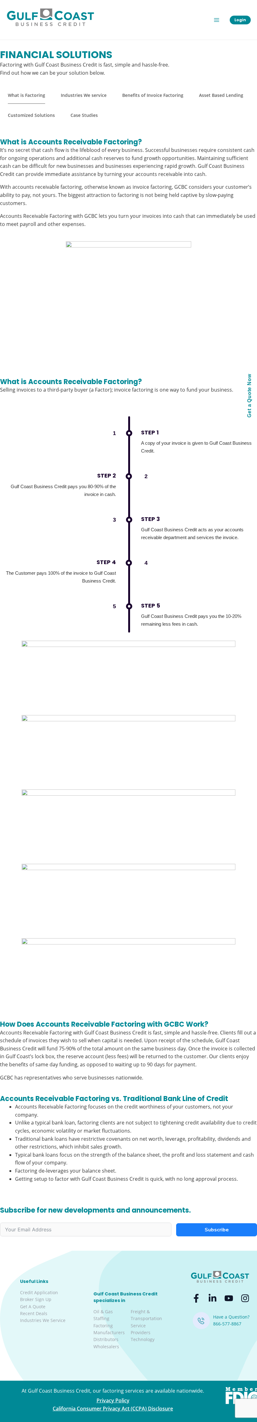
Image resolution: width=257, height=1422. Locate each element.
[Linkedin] (212, 1298)
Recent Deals (33, 1313)
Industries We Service (43, 1320)
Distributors (105, 1339)
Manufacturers (109, 1332)
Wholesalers (106, 1346)
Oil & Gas (103, 1311)
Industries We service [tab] (84, 95)
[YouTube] (228, 1298)
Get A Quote (32, 1306)
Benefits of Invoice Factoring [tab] (152, 95)
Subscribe (217, 1229)
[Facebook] (196, 1298)
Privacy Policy (113, 1400)
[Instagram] (245, 1298)
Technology (143, 1339)
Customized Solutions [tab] (31, 115)
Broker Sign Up (35, 1299)
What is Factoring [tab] (26, 95)
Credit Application (39, 1292)
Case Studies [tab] (84, 115)
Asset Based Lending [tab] (221, 95)
